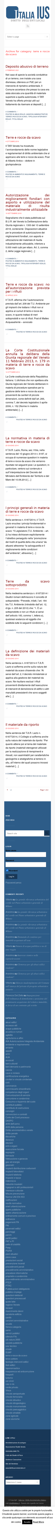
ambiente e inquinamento (26, 174)
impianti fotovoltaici (15, 1171)
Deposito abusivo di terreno (27, 67)
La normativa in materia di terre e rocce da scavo (28, 440)
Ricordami (13, 870)
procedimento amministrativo (19, 1269)
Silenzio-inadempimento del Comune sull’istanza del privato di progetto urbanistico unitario (27, 986)
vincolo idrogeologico (16, 1403)
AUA (8, 1057)
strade (9, 1349)
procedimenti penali (15, 1266)
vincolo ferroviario (14, 1396)
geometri (10, 1164)
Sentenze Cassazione (13, 1459)
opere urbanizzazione (16, 1212)
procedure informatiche (17, 1272)
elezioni (9, 1142)
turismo (9, 1377)
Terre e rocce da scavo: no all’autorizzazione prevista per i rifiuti (28, 288)
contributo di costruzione (17, 1107)
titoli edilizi (17, 119)
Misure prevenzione (15, 1193)
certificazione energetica (17, 1076)
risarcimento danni (14, 1311)
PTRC (9, 1285)
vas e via (10, 1383)
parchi (8, 1234)
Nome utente (11, 850)
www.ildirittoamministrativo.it (15, 1468)
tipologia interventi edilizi (33, 263)
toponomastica (13, 1368)
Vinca (8, 1390)
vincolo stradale (13, 1412)
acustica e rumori (14, 1031)
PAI (7, 1225)
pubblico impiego (14, 1291)
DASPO (9, 1120)
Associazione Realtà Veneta (15, 1447)
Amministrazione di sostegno (16, 1442)
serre (8, 1330)
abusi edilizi (20, 114)
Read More (38, 1521)
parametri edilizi (13, 1228)
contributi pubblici (14, 1104)
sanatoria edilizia (13, 1314)
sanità (8, 1317)
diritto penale (12, 1133)
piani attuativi (12, 1253)
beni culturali (11, 1063)
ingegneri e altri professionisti (19, 1187)
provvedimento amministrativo (20, 1279)
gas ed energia (13, 1161)
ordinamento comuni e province (21, 1215)
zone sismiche (13, 1418)
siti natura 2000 (13, 1339)
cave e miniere (13, 1072)
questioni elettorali (14, 1295)
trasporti (9, 1374)
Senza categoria (13, 1326)
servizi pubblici (13, 1333)
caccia (9, 1069)
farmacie (10, 1155)
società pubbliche (14, 1342)
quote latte (10, 1301)
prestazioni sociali (14, 1260)
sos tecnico (11, 1345)
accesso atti (11, 1025)
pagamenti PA (12, 1222)
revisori (9, 1307)
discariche (10, 1136)
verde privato (12, 1387)
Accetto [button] (27, 1522)
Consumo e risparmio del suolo (20, 1101)
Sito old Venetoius (12, 1463)
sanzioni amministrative (37, 114)
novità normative (13, 1203)
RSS (27, 26)
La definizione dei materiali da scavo (28, 653)
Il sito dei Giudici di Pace (14, 1455)
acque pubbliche (13, 1028)
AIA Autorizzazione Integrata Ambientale (25, 1041)
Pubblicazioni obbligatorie (18, 1288)
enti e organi (11, 1145)
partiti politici (11, 1238)
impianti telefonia (13, 1174)
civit (7, 1082)
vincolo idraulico (13, 1399)
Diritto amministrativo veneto (19, 1130)
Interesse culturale (14, 1190)
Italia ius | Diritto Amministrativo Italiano (32, 1500)
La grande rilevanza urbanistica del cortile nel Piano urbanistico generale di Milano (27, 903)
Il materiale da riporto (22, 725)
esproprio (10, 1152)
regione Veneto (13, 1304)
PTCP (8, 1282)
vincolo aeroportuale (15, 1393)
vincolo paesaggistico (16, 1409)
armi (8, 1053)
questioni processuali (16, 1298)
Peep (8, 1247)
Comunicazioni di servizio (18, 1095)
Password (10, 860)
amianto (9, 1047)
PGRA (9, 1250)
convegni (10, 1110)
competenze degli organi (17, 1092)
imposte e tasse (13, 1177)
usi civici (10, 1380)
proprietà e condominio (16, 1276)
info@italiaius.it (14, 1503)
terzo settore (12, 1358)
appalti (9, 1050)
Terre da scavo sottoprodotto (28, 583)
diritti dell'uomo (13, 1123)
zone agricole (12, 1415)
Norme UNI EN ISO (15, 1196)
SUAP (8, 1352)
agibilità (9, 1034)
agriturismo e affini (14, 1038)
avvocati (10, 1060)
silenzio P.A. (11, 1336)
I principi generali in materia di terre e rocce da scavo (28, 509)
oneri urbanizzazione (15, 1206)
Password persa (13, 882)
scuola (9, 1323)
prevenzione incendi (15, 1263)
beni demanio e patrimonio (18, 1066)
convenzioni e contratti (16, 1114)
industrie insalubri (14, 1184)
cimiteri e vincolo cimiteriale (19, 1079)
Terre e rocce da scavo (23, 138)
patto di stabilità (13, 1244)
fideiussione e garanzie (17, 1158)
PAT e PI (10, 1241)
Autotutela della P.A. (13, 1451)
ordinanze (10, 1218)
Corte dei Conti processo (17, 1117)
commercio (11, 1085)
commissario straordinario (18, 1088)
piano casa (11, 1256)
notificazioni (11, 1199)
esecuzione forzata (15, 1149)
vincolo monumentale (16, 1406)
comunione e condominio (17, 1098)
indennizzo (11, 1180)
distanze (10, 1139)
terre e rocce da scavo (16, 116)
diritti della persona (14, 1126)
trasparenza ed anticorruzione (20, 1371)
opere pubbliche (13, 1209)
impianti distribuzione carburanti (21, 1168)
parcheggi (10, 1231)
